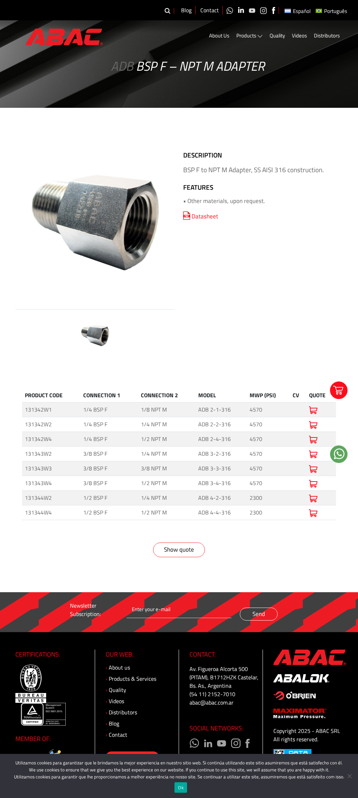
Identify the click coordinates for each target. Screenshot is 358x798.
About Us (219, 36)
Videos (299, 36)
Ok (181, 787)
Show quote (179, 549)
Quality (277, 36)
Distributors (327, 36)
